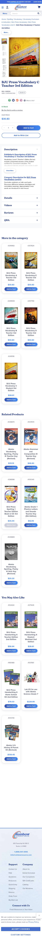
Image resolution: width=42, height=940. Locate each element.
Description (10, 149)
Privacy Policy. (33, 922)
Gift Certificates (28, 880)
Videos (8, 205)
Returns (11, 892)
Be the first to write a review (12, 110)
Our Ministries (28, 888)
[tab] (6, 32)
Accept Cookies (21, 929)
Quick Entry (13, 884)
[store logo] (21, 7)
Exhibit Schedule (29, 873)
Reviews (8, 212)
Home (4, 19)
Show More (9, 171)
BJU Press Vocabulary (19, 22)
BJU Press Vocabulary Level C (20, 178)
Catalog (25, 884)
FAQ (10, 873)
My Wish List (13, 900)
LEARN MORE (37, 2)
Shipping (12, 888)
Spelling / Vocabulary (14, 19)
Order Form (13, 896)
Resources (12, 880)
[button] (5, 47)
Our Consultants (29, 877)
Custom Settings (21, 934)
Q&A (7, 220)
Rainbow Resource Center (21, 835)
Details (8, 198)
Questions (12, 877)
